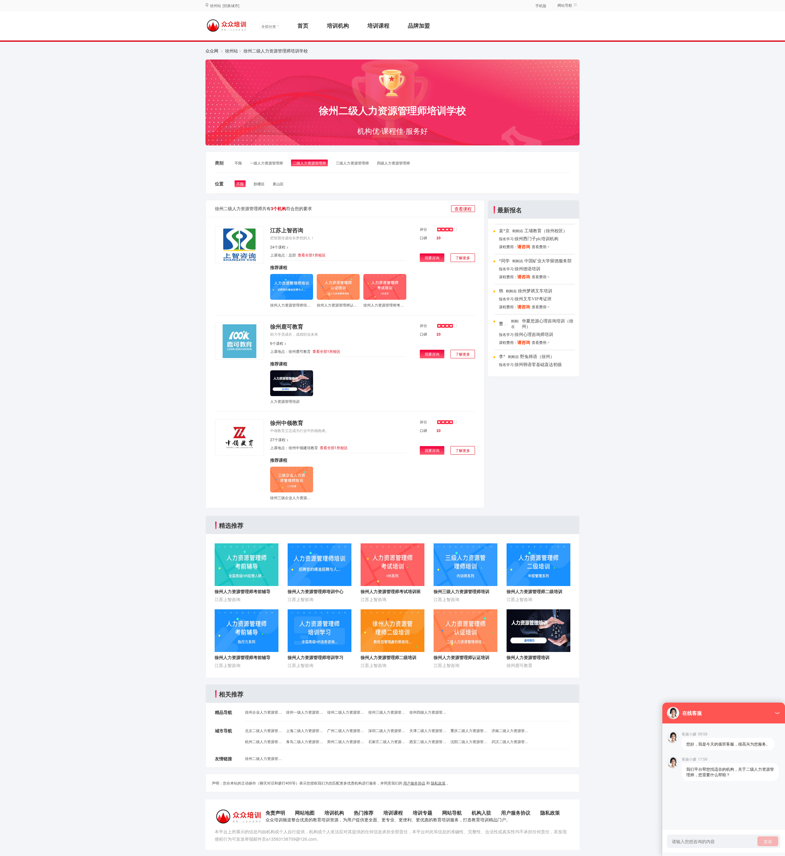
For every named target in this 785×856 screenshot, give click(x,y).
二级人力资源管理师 (309, 162)
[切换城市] (231, 5)
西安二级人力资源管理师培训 (427, 741)
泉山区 (278, 183)
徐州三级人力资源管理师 (386, 712)
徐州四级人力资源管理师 (427, 712)
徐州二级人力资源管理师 (345, 712)
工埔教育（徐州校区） (545, 231)
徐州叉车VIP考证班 (533, 299)
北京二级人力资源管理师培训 (263, 730)
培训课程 (378, 25)
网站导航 (452, 812)
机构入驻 (481, 812)
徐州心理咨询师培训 (534, 334)
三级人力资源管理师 (352, 162)
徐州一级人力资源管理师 (304, 712)
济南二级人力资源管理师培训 (510, 730)
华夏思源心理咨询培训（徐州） (547, 324)
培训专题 (422, 812)
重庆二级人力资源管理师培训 (468, 730)
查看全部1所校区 (312, 254)
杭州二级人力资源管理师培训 (263, 741)
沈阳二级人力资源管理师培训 (468, 741)
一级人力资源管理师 (266, 162)
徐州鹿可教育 (286, 326)
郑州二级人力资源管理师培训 (345, 741)
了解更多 (462, 257)
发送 (768, 841)
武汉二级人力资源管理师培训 (510, 741)
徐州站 (231, 51)
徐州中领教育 (286, 422)
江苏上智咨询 (286, 230)
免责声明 (275, 812)
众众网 (211, 51)
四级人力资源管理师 (393, 162)
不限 (238, 162)
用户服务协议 (414, 782)
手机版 (540, 5)
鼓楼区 (259, 183)
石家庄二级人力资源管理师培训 (386, 741)
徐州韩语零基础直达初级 (538, 364)
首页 (302, 25)
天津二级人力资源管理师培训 (427, 730)
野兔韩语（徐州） (537, 356)
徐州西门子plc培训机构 (536, 239)
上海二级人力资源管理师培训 (304, 730)
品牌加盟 (419, 25)
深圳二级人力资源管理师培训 (386, 730)
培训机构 (338, 25)
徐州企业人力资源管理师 (263, 712)
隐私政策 (438, 782)
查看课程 (463, 209)
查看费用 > (541, 247)
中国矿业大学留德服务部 (548, 261)
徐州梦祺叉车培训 (535, 291)
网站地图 (305, 812)
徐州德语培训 (527, 269)
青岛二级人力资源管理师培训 (304, 741)
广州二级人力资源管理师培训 (345, 730)
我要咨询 (432, 257)
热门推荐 (363, 812)
